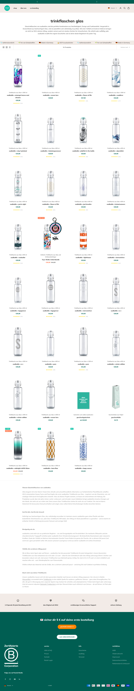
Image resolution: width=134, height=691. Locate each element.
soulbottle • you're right (18, 204)
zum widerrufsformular (67, 637)
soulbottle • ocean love (50, 95)
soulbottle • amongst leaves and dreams (18, 96)
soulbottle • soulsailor (18, 257)
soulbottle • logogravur (18, 311)
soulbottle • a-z (116, 311)
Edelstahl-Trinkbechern (48, 584)
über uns (23, 8)
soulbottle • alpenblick (116, 151)
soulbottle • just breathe (83, 204)
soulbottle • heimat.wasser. (116, 204)
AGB (114, 650)
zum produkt (58, 87)
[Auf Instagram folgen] (10, 679)
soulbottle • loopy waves (83, 468)
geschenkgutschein (83, 417)
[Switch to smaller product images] (6, 47)
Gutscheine (82, 650)
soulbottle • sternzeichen (116, 257)
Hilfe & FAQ (48, 650)
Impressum (116, 657)
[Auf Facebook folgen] (5, 679)
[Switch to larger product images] (3, 47)
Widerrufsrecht (117, 654)
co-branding (34, 8)
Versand (81, 657)
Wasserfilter (26, 579)
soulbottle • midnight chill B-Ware (18, 468)
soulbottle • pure (50, 364)
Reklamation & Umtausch (121, 663)
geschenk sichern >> (67, 627)
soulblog (81, 654)
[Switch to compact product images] (10, 47)
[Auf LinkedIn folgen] (19, 679)
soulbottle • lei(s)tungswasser (50, 151)
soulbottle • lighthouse (83, 257)
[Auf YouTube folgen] (15, 679)
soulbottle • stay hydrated (18, 151)
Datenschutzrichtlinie (119, 660)
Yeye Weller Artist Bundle (50, 260)
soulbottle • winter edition (116, 364)
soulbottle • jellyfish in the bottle (83, 151)
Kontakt (46, 657)
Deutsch (113, 8)
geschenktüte (116, 417)
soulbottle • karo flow (50, 468)
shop (15, 8)
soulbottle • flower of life (83, 95)
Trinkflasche (47, 579)
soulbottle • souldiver (116, 95)
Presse (46, 654)
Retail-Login (48, 660)
